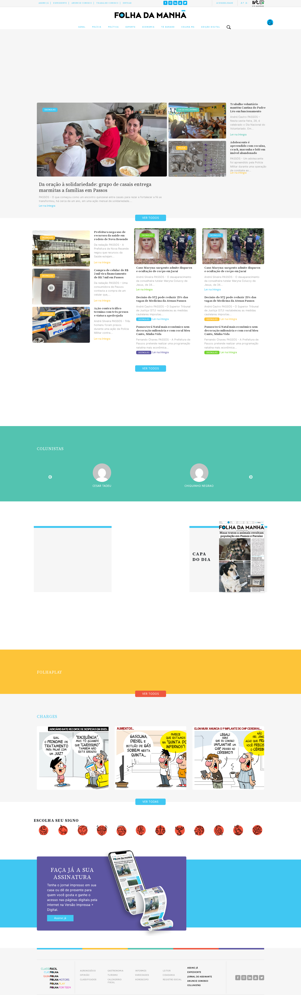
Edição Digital (210, 27)
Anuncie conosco (81, 3)
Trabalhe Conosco (107, 3)
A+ (242, 3)
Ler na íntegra (47, 205)
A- (246, 3)
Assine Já (43, 3)
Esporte (131, 27)
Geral (81, 27)
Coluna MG (188, 27)
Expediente (60, 3)
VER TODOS (150, 217)
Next (251, 477)
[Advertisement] (150, 70)
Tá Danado (168, 27)
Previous (50, 477)
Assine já (60, 918)
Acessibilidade (224, 3)
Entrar (127, 3)
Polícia (96, 27)
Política (113, 27)
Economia (148, 27)
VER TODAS (150, 801)
